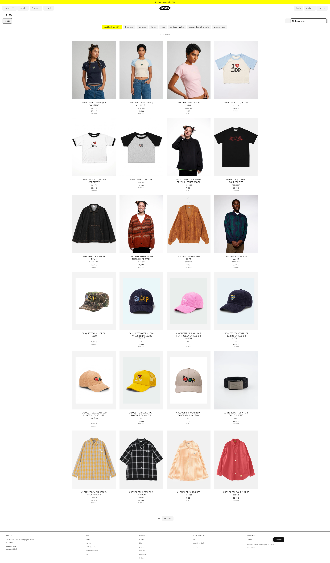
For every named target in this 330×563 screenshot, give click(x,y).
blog (140, 543)
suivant (167, 518)
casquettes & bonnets (199, 27)
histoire (142, 536)
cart (322, 8)
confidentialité (198, 543)
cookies (196, 547)
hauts (153, 27)
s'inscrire (279, 540)
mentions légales (199, 536)
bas (163, 27)
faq (87, 554)
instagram (143, 554)
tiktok (141, 558)
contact (142, 551)
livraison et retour (92, 551)
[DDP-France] (165, 8)
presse (141, 547)
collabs (141, 539)
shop (9, 8)
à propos (36, 8)
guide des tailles (91, 547)
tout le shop (112, 27)
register (309, 8)
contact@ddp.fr (11, 549)
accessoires (219, 27)
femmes (142, 27)
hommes (129, 27)
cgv (194, 539)
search (49, 8)
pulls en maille (177, 27)
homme (88, 543)
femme (88, 539)
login (298, 8)
